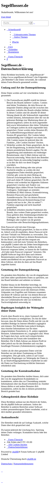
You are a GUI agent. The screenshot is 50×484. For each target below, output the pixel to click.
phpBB (15, 452)
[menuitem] (24, 34)
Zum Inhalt (6, 17)
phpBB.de (31, 459)
